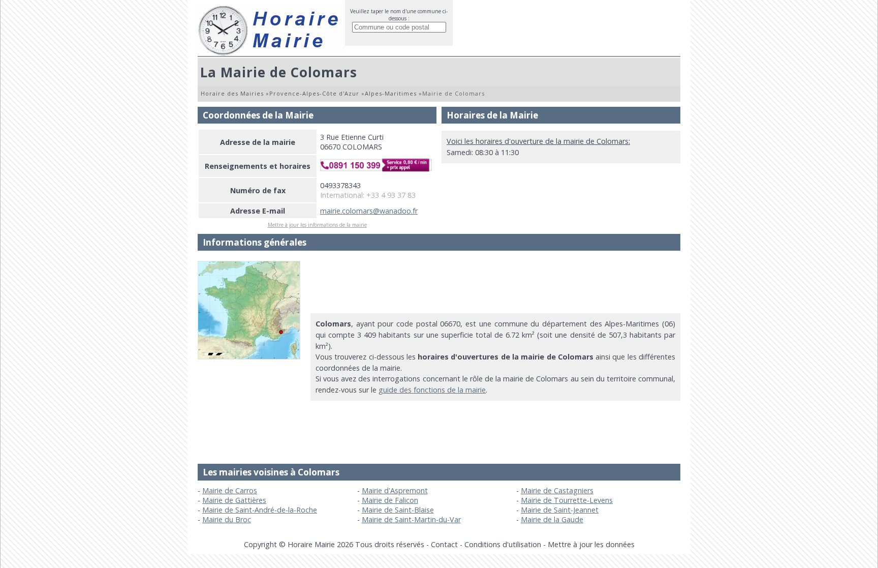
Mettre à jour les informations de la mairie (317, 224)
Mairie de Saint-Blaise (398, 510)
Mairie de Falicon (390, 500)
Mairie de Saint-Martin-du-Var (411, 519)
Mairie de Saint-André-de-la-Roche (259, 510)
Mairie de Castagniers (557, 490)
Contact (444, 544)
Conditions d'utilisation (502, 544)
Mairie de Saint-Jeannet (560, 510)
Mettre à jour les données (591, 544)
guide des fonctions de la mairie (432, 390)
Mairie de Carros (229, 490)
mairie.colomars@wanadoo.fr (369, 211)
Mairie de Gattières (234, 500)
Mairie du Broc (226, 519)
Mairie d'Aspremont (395, 490)
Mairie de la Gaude (552, 519)
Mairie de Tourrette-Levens (567, 500)
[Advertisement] (495, 284)
